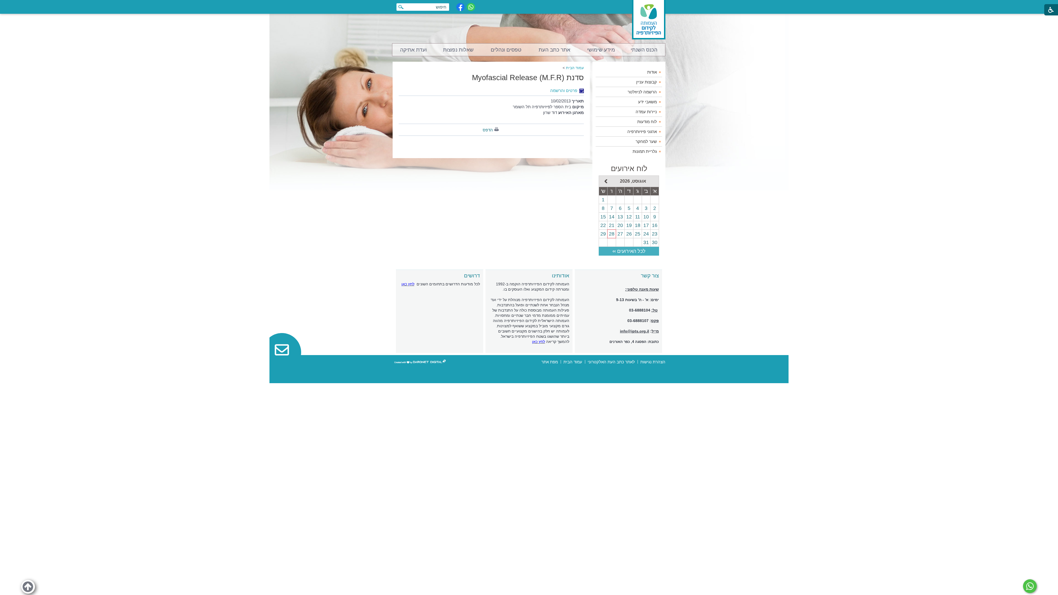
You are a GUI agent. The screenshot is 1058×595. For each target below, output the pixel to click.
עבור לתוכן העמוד (529, 5)
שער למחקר (646, 141)
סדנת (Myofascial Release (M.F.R (528, 78)
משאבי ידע (647, 101)
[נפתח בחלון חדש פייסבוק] (460, 7)
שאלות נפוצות (458, 50)
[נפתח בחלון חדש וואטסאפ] (471, 7)
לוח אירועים (629, 168)
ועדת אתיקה (413, 50)
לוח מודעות (647, 121)
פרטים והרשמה (563, 90)
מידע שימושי (601, 50)
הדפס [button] (488, 130)
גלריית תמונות (645, 151)
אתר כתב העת (554, 50)
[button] (28, 587)
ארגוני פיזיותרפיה (642, 131)
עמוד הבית (575, 68)
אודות (652, 72)
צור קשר (650, 275)
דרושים (472, 275)
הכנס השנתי (644, 50)
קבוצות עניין (646, 82)
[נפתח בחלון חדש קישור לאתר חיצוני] (1030, 586)
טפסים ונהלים (506, 50)
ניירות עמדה (646, 111)
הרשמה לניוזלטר (642, 92)
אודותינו (560, 275)
